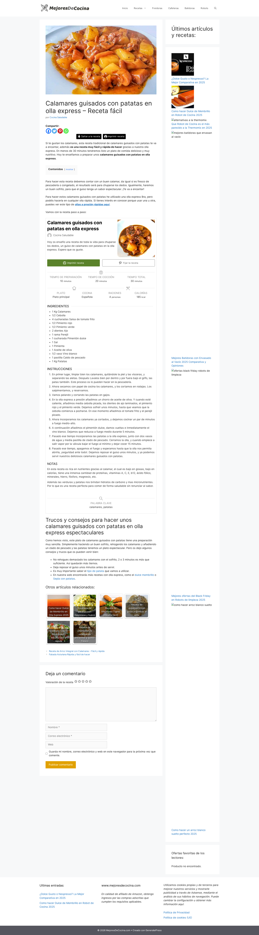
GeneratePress (154, 930)
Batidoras (190, 8)
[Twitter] (54, 131)
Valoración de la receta (59, 682)
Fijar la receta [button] (130, 262)
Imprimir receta (115, 136)
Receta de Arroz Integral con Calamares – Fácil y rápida (76, 651)
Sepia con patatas (64, 578)
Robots (204, 8)
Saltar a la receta (90, 136)
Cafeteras (173, 8)
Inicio (125, 8)
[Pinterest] (60, 131)
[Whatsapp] (66, 131)
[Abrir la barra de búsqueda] (215, 8)
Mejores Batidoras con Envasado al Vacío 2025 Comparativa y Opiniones (191, 361)
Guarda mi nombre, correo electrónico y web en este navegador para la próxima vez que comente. (102, 753)
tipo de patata (95, 570)
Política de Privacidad (177, 912)
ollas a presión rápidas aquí (92, 204)
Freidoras (157, 8)
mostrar (69, 169)
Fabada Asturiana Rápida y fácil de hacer (69, 654)
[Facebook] (48, 131)
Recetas (138, 8)
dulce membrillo (144, 574)
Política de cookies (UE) (178, 917)
